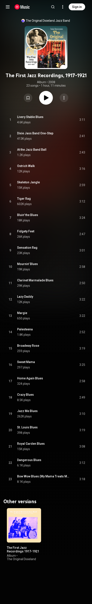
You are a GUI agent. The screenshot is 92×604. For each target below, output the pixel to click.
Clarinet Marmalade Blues (35, 280)
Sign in (77, 7)
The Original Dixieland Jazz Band (48, 20)
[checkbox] (82, 119)
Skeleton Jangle (28, 182)
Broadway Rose (28, 345)
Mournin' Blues (27, 264)
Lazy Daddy (25, 296)
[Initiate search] (52, 6)
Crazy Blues (25, 394)
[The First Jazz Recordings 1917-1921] (24, 525)
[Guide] (7, 6)
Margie (22, 313)
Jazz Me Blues (27, 411)
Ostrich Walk (26, 166)
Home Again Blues (30, 378)
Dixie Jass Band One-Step (35, 133)
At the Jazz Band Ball (31, 149)
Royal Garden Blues (31, 443)
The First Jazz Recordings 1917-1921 (23, 549)
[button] (28, 98)
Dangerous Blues (29, 460)
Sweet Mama (26, 362)
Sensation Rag (27, 247)
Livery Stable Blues (30, 117)
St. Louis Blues (27, 427)
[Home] (22, 6)
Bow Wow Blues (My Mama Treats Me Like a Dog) (43, 476)
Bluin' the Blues (27, 215)
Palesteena (25, 329)
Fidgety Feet (25, 231)
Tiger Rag (24, 198)
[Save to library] (28, 97)
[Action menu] (64, 98)
